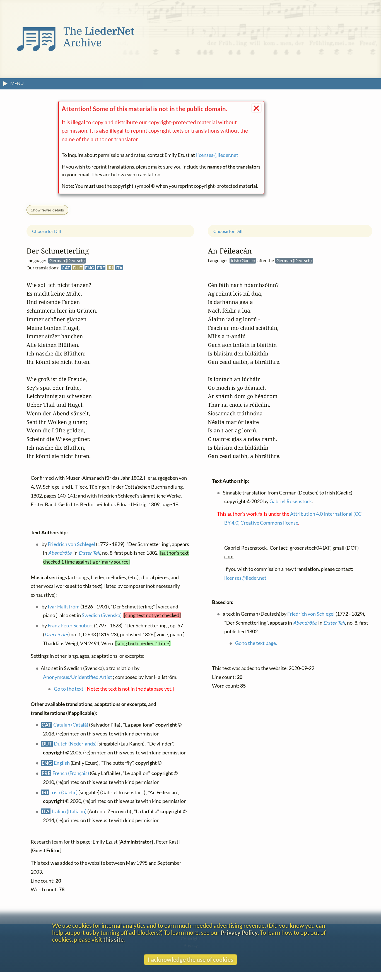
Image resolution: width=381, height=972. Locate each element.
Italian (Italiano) (69, 811)
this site (113, 939)
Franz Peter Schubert (70, 625)
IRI (110, 267)
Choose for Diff (46, 230)
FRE (101, 267)
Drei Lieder (56, 634)
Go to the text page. (256, 643)
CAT (66, 267)
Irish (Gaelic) (64, 792)
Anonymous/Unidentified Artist (77, 677)
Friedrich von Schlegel (71, 544)
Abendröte (59, 553)
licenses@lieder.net (217, 155)
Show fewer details (47, 210)
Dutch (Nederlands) (75, 744)
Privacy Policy (239, 932)
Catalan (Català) (70, 724)
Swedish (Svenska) (102, 615)
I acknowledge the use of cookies (190, 959)
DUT (78, 267)
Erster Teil (89, 553)
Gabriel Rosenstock (290, 501)
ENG (89, 267)
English (62, 763)
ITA (118, 267)
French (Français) (70, 773)
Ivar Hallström (63, 606)
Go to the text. (69, 688)
